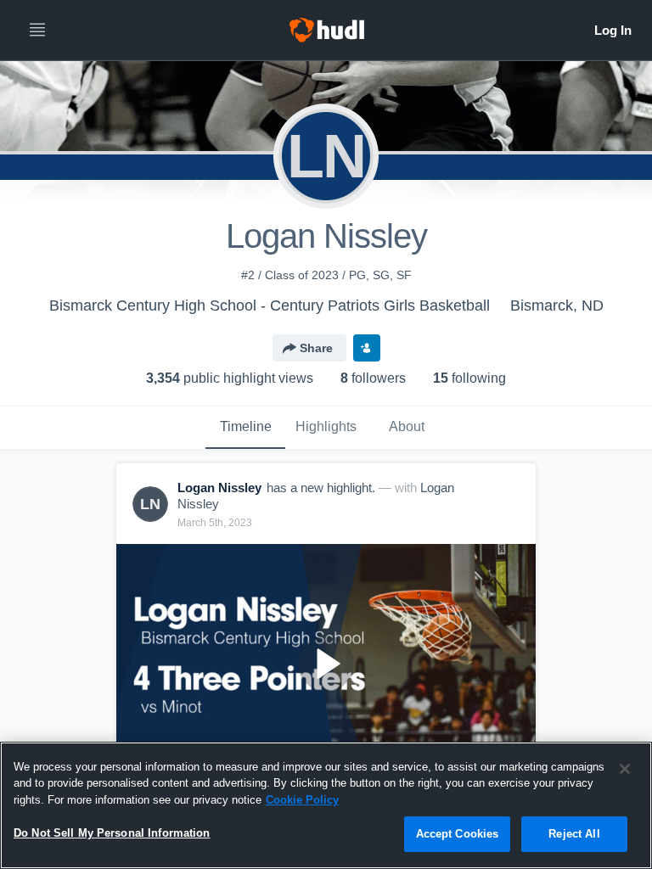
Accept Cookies (457, 833)
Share (316, 348)
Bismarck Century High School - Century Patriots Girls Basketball (269, 305)
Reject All (573, 833)
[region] (326, 805)
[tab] (245, 427)
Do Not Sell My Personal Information (112, 833)
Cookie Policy (302, 799)
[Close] (625, 769)
